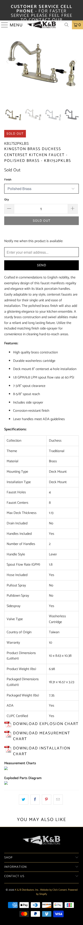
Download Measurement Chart (41, 736)
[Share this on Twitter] (23, 800)
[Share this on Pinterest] (46, 800)
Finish (7, 179)
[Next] (75, 61)
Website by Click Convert (53, 890)
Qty (6, 199)
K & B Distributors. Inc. (27, 890)
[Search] (66, 24)
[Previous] (7, 61)
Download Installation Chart (41, 751)
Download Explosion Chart (46, 724)
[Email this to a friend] (58, 800)
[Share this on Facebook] (35, 800)
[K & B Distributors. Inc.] (41, 24)
